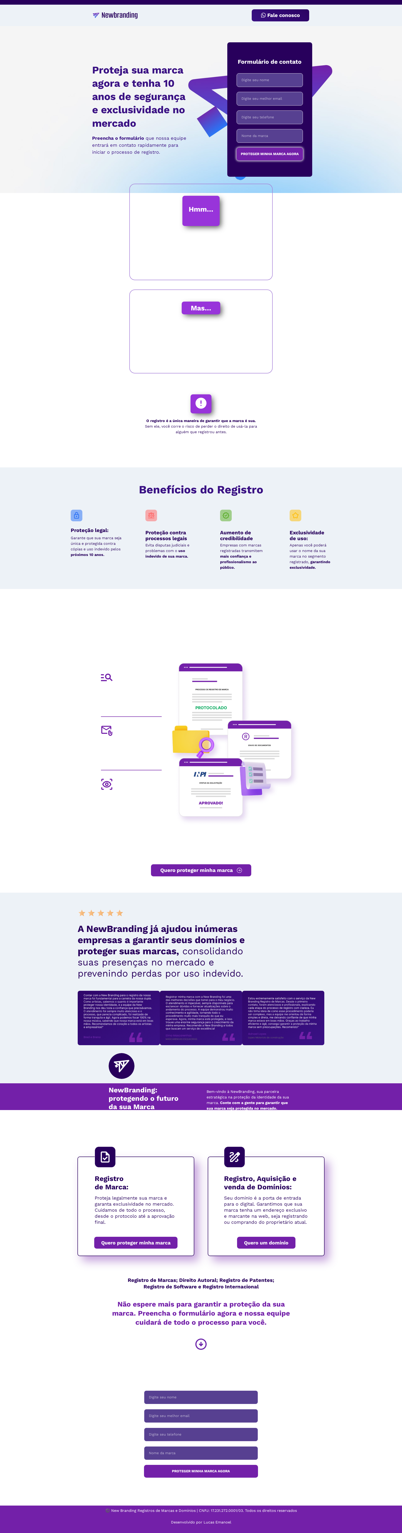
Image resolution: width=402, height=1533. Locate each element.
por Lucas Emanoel (213, 1522)
